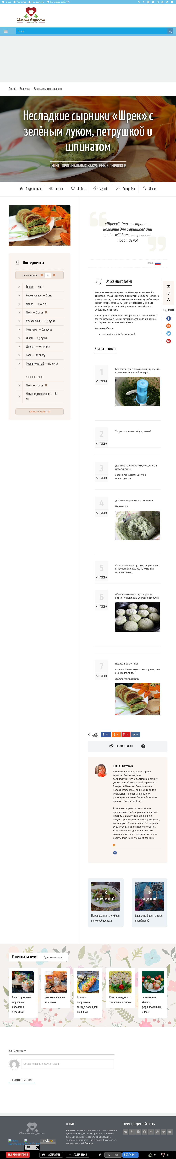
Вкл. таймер (130, 1154)
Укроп (29, 338)
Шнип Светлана (123, 766)
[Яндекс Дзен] (148, 2)
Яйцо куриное (34, 295)
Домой (12, 89)
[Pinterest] (162, 2)
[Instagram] (158, 2)
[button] (6, 31)
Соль (28, 355)
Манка (29, 304)
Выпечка (25, 89)
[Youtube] (172, 2)
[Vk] (139, 2)
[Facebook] (153, 2)
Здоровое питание (53, 957)
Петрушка (31, 329)
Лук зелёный (33, 321)
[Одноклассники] (114, 845)
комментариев (125, 746)
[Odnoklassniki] (144, 2)
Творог (30, 287)
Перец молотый (35, 363)
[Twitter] (167, 2)
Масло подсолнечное (38, 394)
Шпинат (30, 346)
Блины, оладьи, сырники (48, 89)
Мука (29, 312)
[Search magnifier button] (170, 31)
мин (116, 1154)
